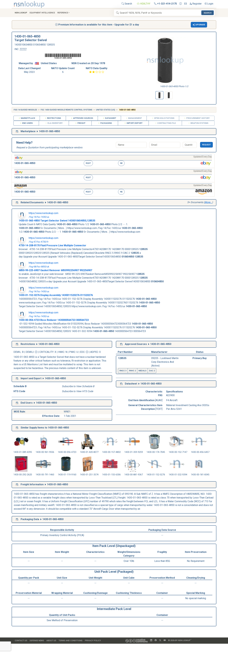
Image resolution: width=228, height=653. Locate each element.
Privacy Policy (93, 640)
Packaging (106, 123)
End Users (27, 123)
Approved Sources (83, 118)
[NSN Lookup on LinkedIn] (151, 640)
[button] (199, 24)
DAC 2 (152, 370)
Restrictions (54, 118)
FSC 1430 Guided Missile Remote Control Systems (66, 110)
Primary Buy (199, 358)
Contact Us (21, 640)
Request (206, 144)
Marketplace (27, 118)
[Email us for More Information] (185, 4)
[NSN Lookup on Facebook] (155, 640)
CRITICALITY (46, 351)
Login (210, 3)
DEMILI (30, 351)
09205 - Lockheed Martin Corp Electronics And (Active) (165, 362)
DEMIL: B (18, 351)
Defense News (37, 640)
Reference (62, 12)
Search (128, 3)
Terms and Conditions (70, 640)
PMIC (72, 351)
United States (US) (105, 110)
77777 (23, 49)
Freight (81, 123)
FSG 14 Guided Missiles (25, 110)
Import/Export (134, 123)
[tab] (159, 95)
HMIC (61, 351)
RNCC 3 (122, 370)
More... (208, 202)
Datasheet (110, 118)
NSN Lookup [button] (21, 12)
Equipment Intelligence (42, 12)
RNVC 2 (132, 370)
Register (197, 3)
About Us (51, 640)
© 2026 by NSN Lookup (179, 640)
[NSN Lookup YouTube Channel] (164, 640)
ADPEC (94, 351)
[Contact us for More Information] (180, 4)
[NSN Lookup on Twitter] (160, 640)
